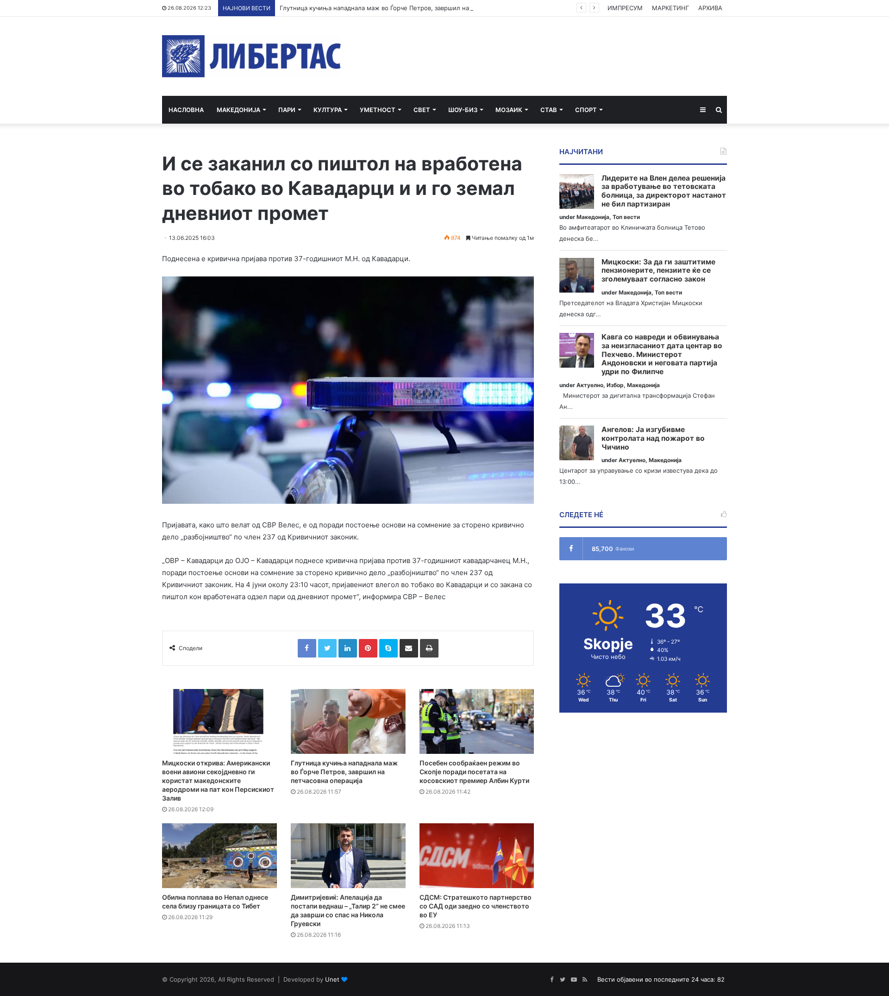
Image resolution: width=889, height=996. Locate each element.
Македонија (238, 109)
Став (548, 109)
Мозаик (508, 109)
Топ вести (626, 216)
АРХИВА (710, 8)
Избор (615, 385)
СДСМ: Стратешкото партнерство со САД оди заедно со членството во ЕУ (475, 906)
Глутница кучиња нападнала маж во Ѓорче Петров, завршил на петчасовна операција (408, 8)
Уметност (377, 109)
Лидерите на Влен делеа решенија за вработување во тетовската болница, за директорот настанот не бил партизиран (663, 191)
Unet (332, 979)
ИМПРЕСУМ (625, 8)
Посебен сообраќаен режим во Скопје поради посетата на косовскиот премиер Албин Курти (474, 771)
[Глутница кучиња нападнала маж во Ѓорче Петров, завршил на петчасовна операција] (348, 721)
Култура (327, 109)
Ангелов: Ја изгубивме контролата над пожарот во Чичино (653, 438)
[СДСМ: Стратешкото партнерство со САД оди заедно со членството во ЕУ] (476, 855)
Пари (286, 109)
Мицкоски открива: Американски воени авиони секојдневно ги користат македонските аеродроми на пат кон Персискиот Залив (218, 780)
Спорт (586, 109)
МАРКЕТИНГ (670, 8)
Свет (421, 109)
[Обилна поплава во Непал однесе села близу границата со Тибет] (219, 855)
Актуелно (589, 385)
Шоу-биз (462, 109)
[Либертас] (251, 56)
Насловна (186, 109)
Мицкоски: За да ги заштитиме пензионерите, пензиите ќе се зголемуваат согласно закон (658, 270)
